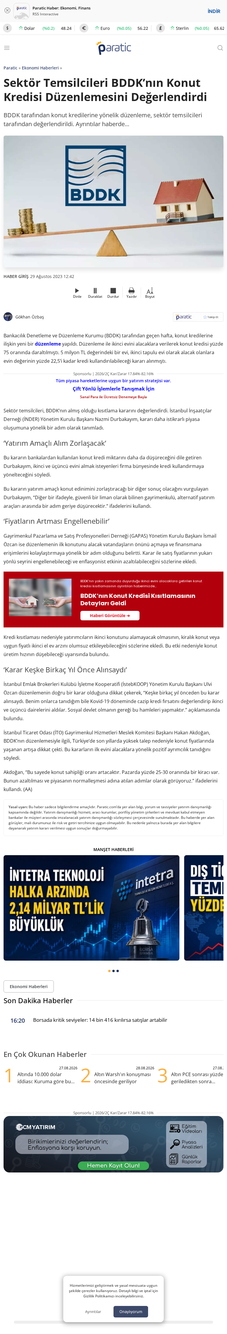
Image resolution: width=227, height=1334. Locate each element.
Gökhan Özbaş (29, 317)
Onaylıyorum (130, 1311)
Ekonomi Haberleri (40, 68)
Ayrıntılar (93, 1311)
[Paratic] (113, 49)
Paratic (10, 68)
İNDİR (214, 11)
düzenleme (48, 344)
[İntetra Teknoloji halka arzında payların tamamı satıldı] (91, 908)
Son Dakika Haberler (38, 1000)
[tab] (109, 971)
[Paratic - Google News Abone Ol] (198, 319)
